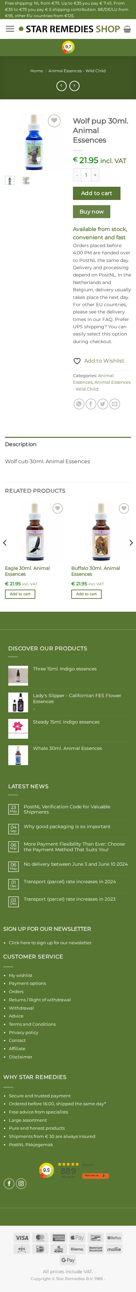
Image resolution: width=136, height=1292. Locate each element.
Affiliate (17, 1048)
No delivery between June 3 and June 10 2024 (76, 864)
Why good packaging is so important (67, 826)
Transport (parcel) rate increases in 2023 (70, 899)
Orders (16, 991)
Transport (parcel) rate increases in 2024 (70, 882)
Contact (17, 1040)
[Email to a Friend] (114, 404)
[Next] (53, 142)
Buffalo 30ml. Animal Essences (95, 571)
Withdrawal (21, 1008)
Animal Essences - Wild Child (77, 70)
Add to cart (96, 193)
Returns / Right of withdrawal (40, 999)
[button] (10, 28)
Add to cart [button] (20, 594)
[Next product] (61, 86)
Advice (16, 1015)
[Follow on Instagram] (21, 1183)
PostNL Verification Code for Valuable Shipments (67, 809)
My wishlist (20, 975)
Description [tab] (21, 444)
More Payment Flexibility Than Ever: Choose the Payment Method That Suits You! (74, 847)
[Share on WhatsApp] (79, 404)
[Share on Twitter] (102, 404)
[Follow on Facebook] (9, 1183)
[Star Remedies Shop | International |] (69, 29)
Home (36, 70)
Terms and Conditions (32, 1024)
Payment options (27, 983)
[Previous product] (74, 86)
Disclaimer (20, 1056)
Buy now (92, 212)
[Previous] (14, 142)
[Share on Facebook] (90, 404)
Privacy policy (23, 1032)
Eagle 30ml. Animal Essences (27, 571)
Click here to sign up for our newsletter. (50, 942)
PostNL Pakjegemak (31, 1144)
